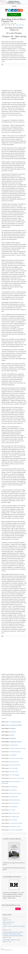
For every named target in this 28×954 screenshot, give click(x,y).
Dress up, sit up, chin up (17, 778)
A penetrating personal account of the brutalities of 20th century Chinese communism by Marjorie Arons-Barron (13, 933)
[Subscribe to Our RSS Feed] (21, 10)
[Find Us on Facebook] (12, 10)
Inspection (14, 790)
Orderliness (14, 786)
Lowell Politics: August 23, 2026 (11, 939)
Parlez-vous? (14, 771)
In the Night (14, 768)
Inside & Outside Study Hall (17, 748)
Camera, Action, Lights (17, 758)
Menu (14, 6)
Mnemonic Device (16, 826)
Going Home (14, 796)
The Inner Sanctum (16, 793)
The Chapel (14, 820)
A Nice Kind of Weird (16, 823)
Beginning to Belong (15, 741)
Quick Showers (14, 745)
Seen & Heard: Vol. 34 (8, 922)
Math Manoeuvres (16, 751)
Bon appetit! (14, 806)
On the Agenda (15, 775)
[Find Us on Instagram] (6, 10)
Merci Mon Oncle (15, 800)
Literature (10, 24)
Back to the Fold (15, 765)
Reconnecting (14, 761)
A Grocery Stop (15, 813)
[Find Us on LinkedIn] (15, 10)
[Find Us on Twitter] (9, 10)
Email (2, 948)
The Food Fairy (15, 803)
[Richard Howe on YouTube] (18, 10)
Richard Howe (14, 1)
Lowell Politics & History (14, 3)
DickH (15, 23)
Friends (13, 810)
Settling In (13, 738)
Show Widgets (14, 14)
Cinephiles (14, 755)
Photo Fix (5, 918)
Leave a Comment (19, 24)
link (6, 864)
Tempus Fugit (15, 816)
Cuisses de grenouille (17, 830)
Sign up (20, 892)
